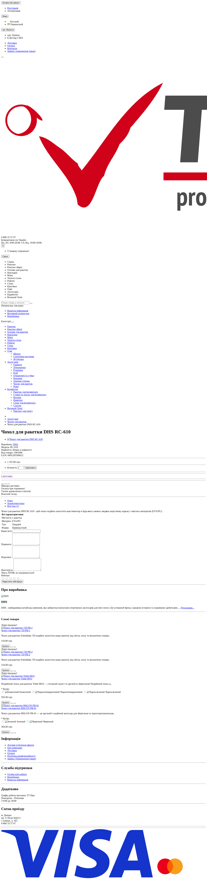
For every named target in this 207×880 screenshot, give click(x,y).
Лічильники (19, 367)
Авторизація (13, 11)
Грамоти (17, 364)
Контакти (12, 48)
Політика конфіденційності (21, 756)
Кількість (12, 467)
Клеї (15, 373)
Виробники (13, 316)
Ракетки (11, 326)
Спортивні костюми (23, 356)
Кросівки (12, 348)
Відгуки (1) (13, 506)
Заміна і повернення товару (21, 51)
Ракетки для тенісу (23, 411)
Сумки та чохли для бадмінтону (29, 394)
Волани (17, 397)
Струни (17, 405)
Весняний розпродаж (18, 313)
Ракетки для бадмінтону (25, 392)
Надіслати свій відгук (12, 581)
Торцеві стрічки (21, 381)
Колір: (6, 689)
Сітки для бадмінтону (24, 403)
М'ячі (10, 337)
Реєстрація (12, 8)
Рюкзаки (17, 378)
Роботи (11, 343)
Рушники (18, 370)
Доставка (12, 43)
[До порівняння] (8, 483)
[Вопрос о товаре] (2, 483)
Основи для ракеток (17, 332)
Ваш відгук (7, 570)
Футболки (18, 359)
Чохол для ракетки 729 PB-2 (15, 654)
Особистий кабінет (17, 774)
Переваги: (6, 544)
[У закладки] (5, 483)
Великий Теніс (15, 408)
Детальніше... (187, 607)
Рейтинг (5, 575)
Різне (16, 386)
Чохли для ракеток (23, 383)
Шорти (17, 353)
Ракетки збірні (14, 329)
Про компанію (14, 747)
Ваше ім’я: (6, 531)
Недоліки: (6, 557)
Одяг (9, 351)
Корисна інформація (17, 310)
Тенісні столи (14, 340)
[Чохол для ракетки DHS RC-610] (25, 439)
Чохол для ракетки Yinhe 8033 (16, 678)
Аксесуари (12, 362)
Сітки (10, 345)
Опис (10, 500)
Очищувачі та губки (23, 375)
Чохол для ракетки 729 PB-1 (15, 630)
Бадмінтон (12, 389)
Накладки (12, 334)
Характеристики (15, 503)
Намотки (18, 400)
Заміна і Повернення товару (21, 758)
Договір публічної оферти (20, 745)
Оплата (11, 45)
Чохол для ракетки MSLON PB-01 (18, 708)
